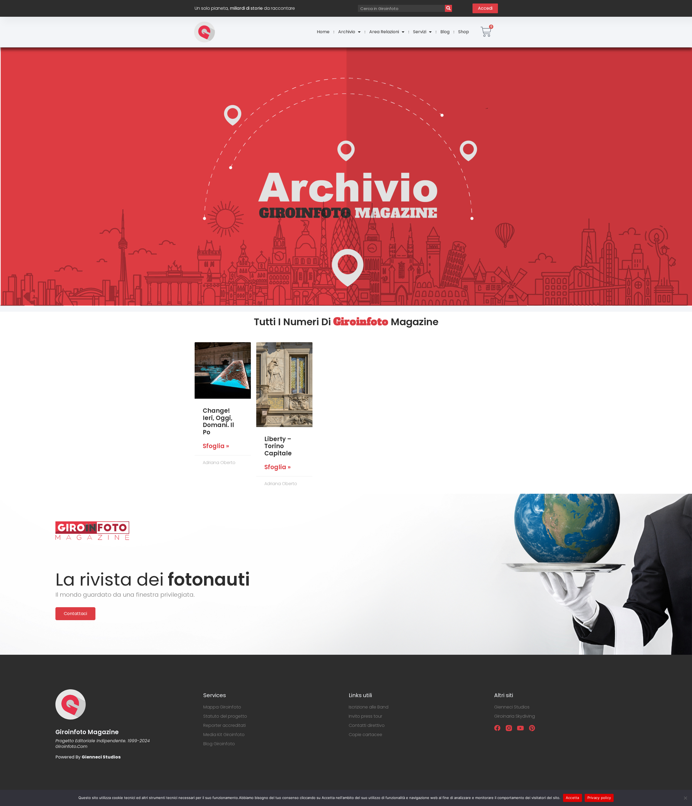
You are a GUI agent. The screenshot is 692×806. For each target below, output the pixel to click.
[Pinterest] (532, 728)
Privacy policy (599, 797)
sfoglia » (216, 446)
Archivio (346, 32)
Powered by (88, 757)
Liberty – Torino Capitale (278, 446)
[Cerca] (448, 8)
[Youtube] (520, 728)
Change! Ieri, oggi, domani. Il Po (218, 421)
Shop (463, 32)
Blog (445, 32)
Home (323, 32)
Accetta (572, 797)
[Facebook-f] (497, 728)
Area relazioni (384, 32)
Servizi (419, 32)
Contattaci (75, 613)
